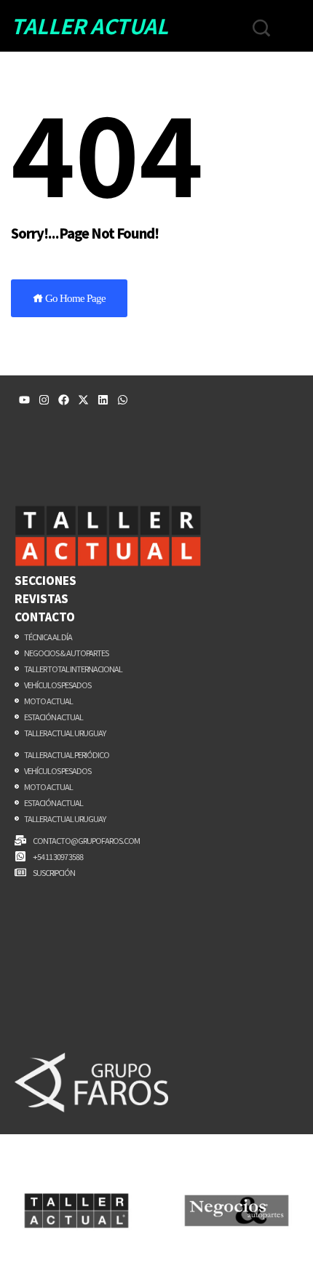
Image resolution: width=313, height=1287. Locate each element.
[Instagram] (44, 400)
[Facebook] (64, 400)
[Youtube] (24, 400)
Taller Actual (89, 25)
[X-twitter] (83, 400)
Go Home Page (74, 298)
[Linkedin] (103, 400)
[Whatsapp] (122, 400)
